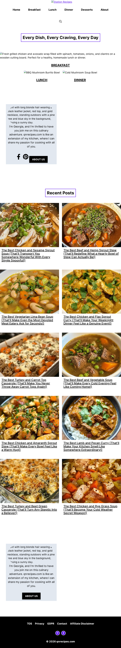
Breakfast (34, 9)
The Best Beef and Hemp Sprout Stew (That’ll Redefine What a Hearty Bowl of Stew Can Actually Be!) (91, 253)
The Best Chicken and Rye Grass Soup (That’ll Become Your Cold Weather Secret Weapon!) (90, 509)
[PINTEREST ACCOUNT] (25, 156)
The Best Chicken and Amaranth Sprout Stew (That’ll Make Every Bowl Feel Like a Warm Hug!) (29, 446)
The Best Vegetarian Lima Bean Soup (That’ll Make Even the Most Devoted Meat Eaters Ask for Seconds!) (27, 320)
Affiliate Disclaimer (82, 623)
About (104, 9)
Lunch (53, 9)
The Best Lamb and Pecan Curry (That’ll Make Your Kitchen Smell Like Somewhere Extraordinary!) (91, 446)
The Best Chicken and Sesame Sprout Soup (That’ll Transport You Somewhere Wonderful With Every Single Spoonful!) (28, 255)
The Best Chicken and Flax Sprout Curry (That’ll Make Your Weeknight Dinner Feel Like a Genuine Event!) (88, 320)
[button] (60, 21)
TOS (29, 623)
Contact (62, 623)
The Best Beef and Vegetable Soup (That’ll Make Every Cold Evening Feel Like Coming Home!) (89, 383)
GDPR (50, 623)
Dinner (68, 9)
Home (16, 9)
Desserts (87, 9)
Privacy (39, 623)
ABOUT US (38, 159)
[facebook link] (63, 633)
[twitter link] (57, 633)
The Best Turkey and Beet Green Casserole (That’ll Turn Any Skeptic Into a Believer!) (29, 509)
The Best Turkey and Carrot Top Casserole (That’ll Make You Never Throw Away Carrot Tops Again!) (25, 383)
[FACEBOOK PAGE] (18, 156)
